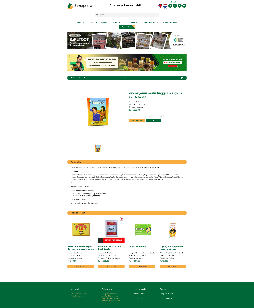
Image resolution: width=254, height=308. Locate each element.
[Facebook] (170, 6)
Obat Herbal (139, 102)
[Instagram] (175, 6)
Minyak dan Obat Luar (142, 253)
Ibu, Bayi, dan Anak (172, 253)
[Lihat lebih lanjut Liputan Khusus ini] (127, 51)
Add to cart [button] (80, 266)
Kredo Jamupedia (139, 289)
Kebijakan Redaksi (166, 294)
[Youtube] (184, 6)
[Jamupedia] (79, 6)
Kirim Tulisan (127, 27)
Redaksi (163, 289)
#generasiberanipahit (125, 5)
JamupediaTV (131, 22)
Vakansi (104, 22)
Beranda (80, 22)
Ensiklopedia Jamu (169, 22)
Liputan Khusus (149, 22)
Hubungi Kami (138, 298)
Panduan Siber (138, 294)
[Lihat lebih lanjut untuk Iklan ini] (127, 62)
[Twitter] (180, 6)
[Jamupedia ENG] (160, 6)
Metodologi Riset (166, 298)
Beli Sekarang (137, 120)
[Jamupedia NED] (165, 6)
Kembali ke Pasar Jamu (127, 78)
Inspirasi (116, 22)
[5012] (153, 120)
